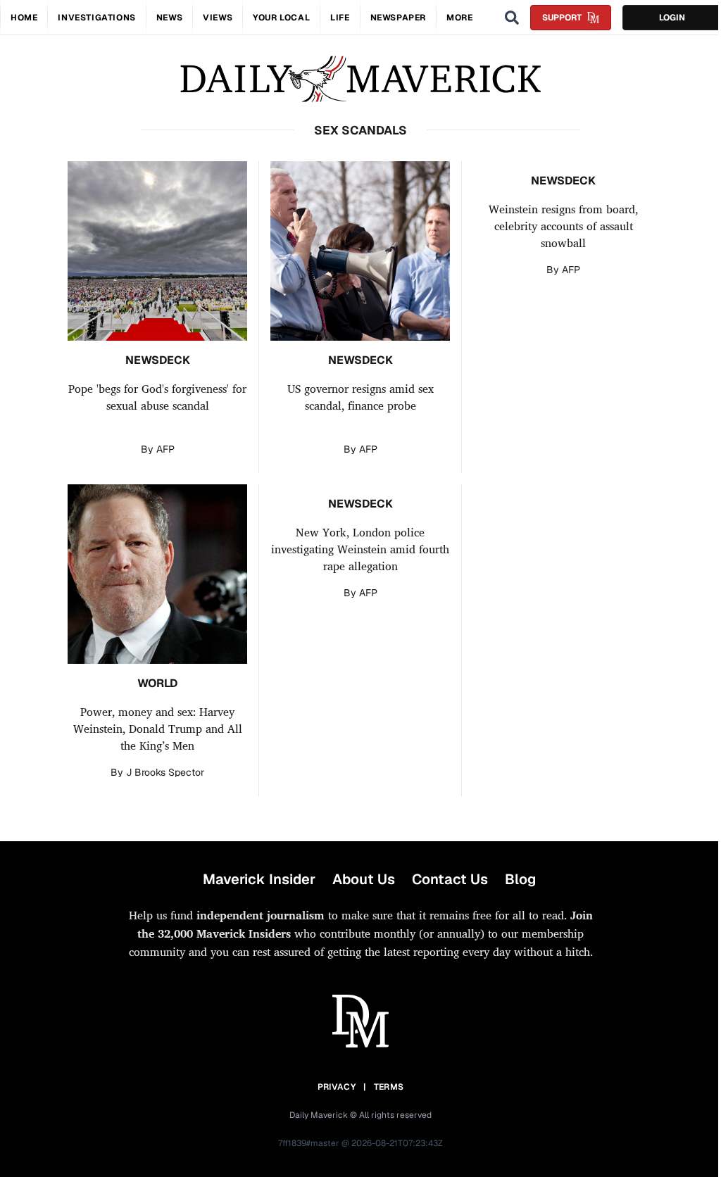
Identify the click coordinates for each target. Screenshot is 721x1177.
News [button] (169, 17)
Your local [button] (281, 17)
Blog (520, 879)
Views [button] (217, 17)
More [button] (459, 17)
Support (562, 17)
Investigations (96, 17)
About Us (363, 879)
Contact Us (450, 879)
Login (672, 17)
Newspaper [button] (398, 17)
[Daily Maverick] (360, 79)
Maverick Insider (259, 879)
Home (24, 17)
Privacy (337, 1087)
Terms (389, 1087)
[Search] (512, 18)
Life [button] (339, 17)
